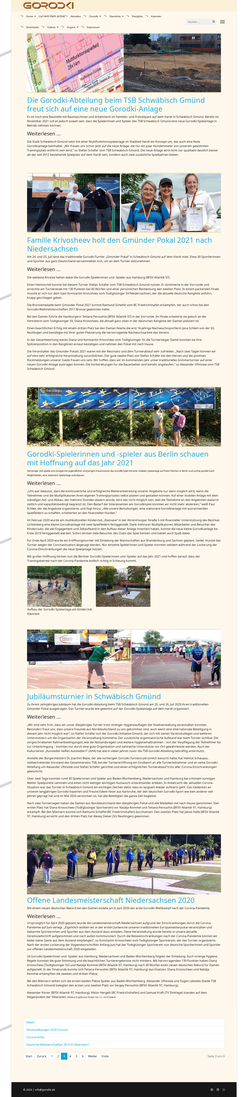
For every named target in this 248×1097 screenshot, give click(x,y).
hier (101, 997)
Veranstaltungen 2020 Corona (47, 1030)
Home (29, 16)
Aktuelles (75, 16)
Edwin (30, 1022)
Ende (105, 1056)
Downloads (32, 27)
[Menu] (222, 21)
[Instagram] (224, 1089)
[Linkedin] (218, 1089)
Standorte (115, 16)
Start (29, 1056)
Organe (71, 27)
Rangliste (137, 16)
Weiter (92, 1056)
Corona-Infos (35, 1037)
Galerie (51, 27)
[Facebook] (212, 1089)
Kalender (156, 16)
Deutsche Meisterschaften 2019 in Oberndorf (57, 1045)
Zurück (41, 1056)
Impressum (93, 27)
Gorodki (93, 16)
